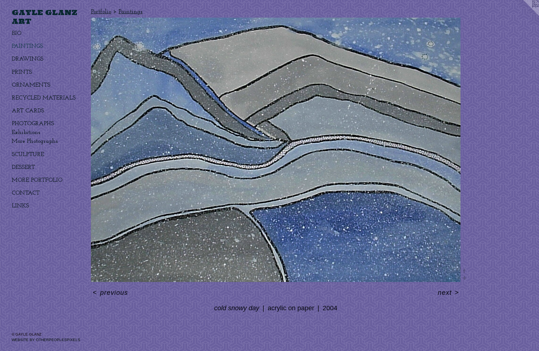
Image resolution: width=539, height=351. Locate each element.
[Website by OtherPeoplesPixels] (524, 14)
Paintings (27, 46)
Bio (16, 33)
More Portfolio (37, 180)
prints (22, 72)
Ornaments (31, 85)
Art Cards (28, 111)
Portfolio (101, 12)
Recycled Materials (44, 98)
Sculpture (28, 155)
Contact (26, 193)
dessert (23, 167)
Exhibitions (26, 132)
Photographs (33, 124)
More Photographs (35, 141)
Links (20, 206)
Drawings (27, 59)
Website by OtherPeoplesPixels (46, 340)
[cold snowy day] (276, 150)
